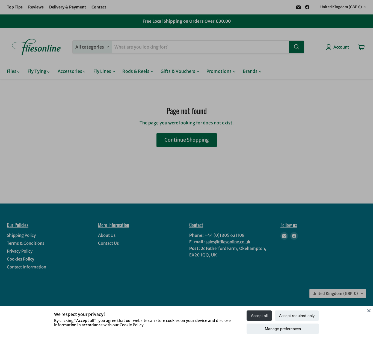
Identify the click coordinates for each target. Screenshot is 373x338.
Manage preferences (283, 329)
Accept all (259, 315)
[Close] (369, 310)
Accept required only (297, 315)
